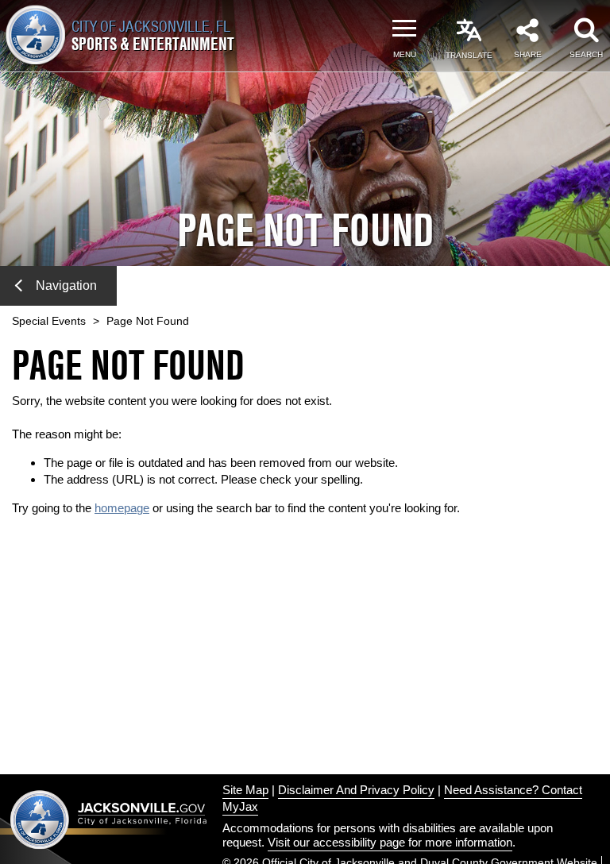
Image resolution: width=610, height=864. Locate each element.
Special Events (49, 320)
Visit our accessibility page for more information (390, 842)
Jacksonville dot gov (109, 819)
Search (586, 54)
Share (528, 54)
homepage (122, 508)
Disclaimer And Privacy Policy (356, 789)
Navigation (66, 285)
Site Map (245, 789)
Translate (469, 55)
